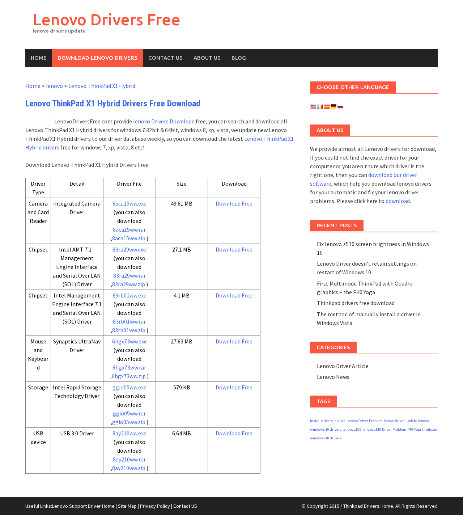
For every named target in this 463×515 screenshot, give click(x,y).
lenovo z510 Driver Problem (384, 429)
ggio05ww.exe (129, 387)
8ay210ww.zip (128, 468)
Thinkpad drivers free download (356, 303)
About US (207, 58)
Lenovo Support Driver (76, 506)
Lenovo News (333, 376)
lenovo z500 (352, 429)
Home (39, 58)
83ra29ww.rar (129, 275)
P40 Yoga (414, 429)
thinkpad (429, 429)
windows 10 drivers (325, 438)
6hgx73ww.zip (129, 376)
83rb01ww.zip (128, 330)
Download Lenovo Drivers (97, 58)
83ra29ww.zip (128, 284)
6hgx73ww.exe (129, 341)
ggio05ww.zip (128, 422)
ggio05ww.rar (129, 413)
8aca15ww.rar (129, 229)
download (398, 200)
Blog (239, 58)
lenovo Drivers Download (164, 121)
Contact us (165, 58)
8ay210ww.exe (129, 433)
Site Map (127, 506)
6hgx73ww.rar (129, 367)
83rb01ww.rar (129, 321)
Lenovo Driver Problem (365, 420)
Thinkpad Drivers (361, 506)
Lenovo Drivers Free (106, 19)
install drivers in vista (327, 420)
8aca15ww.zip (128, 238)
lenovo (54, 85)
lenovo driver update (400, 420)
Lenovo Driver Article (343, 366)
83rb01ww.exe (129, 295)
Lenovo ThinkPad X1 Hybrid (101, 85)
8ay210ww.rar (129, 459)
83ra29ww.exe (129, 249)
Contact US (185, 506)
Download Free (234, 203)
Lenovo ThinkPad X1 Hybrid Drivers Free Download (112, 103)
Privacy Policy (155, 506)
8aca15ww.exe (129, 203)
